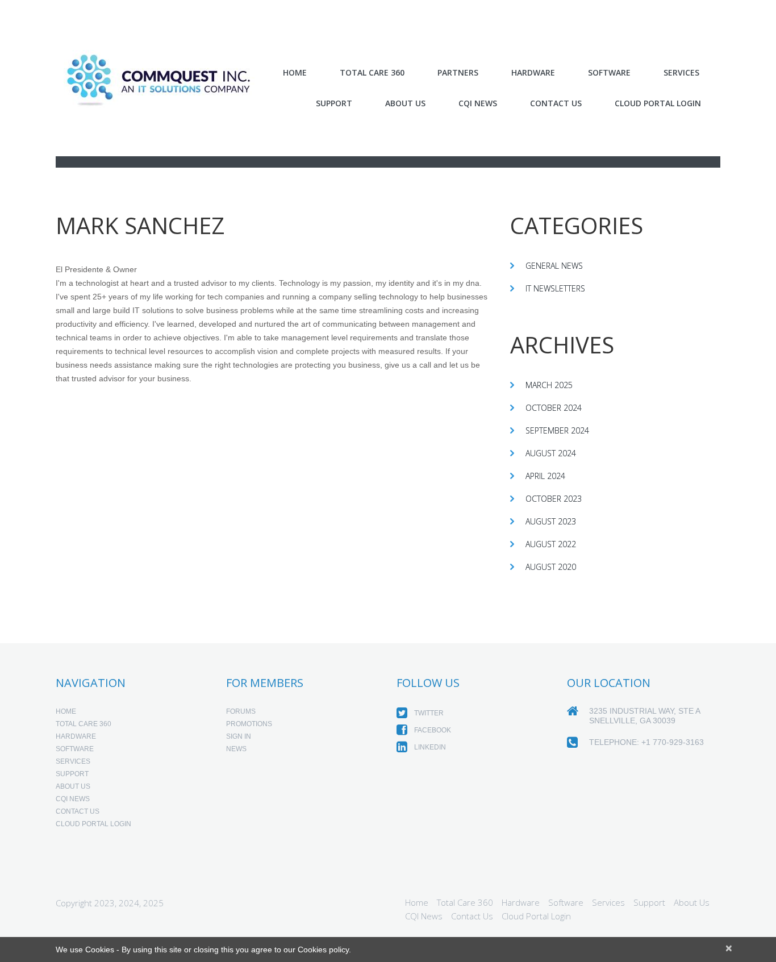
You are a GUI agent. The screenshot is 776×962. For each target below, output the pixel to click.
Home (295, 73)
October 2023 (553, 498)
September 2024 (557, 430)
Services (73, 761)
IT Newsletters (555, 288)
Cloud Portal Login (658, 103)
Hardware (533, 73)
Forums (241, 711)
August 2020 (550, 566)
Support (334, 103)
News (236, 749)
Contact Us (556, 103)
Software (75, 749)
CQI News (477, 103)
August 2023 (550, 521)
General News (554, 265)
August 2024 (550, 453)
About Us (405, 103)
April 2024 (545, 475)
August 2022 (550, 544)
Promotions (249, 724)
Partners (457, 73)
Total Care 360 (372, 73)
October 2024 (553, 407)
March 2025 (549, 385)
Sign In (238, 736)
